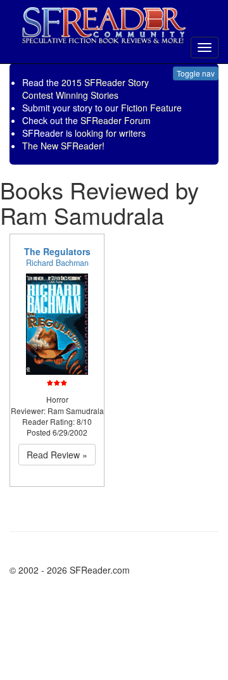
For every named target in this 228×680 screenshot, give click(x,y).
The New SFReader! (63, 145)
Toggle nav (196, 73)
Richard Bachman (57, 262)
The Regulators (57, 251)
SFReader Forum (115, 120)
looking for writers (110, 133)
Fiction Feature (151, 107)
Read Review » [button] (57, 454)
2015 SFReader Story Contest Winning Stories (85, 88)
